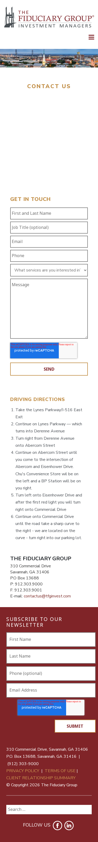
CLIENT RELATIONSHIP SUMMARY (41, 778)
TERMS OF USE (60, 771)
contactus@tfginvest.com (47, 596)
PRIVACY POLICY (22, 771)
